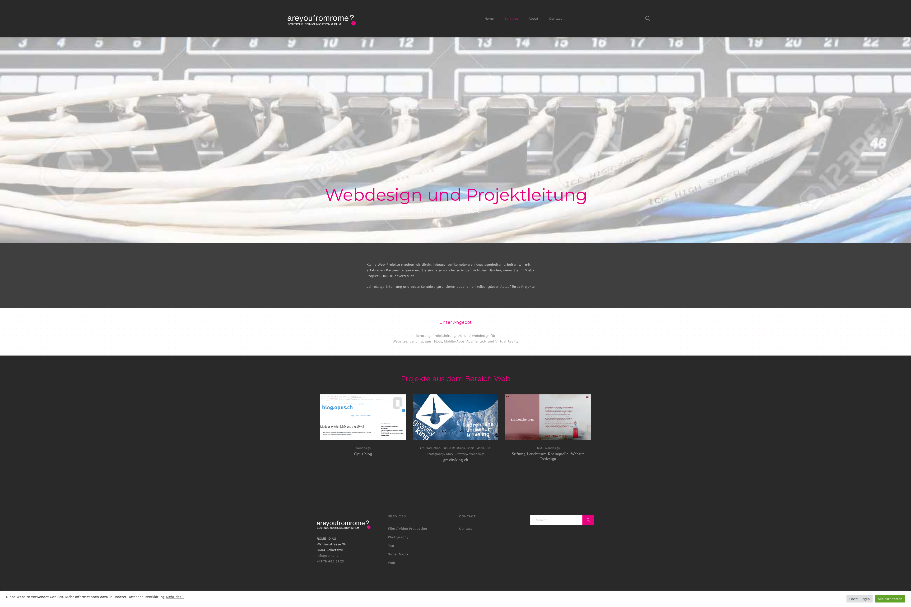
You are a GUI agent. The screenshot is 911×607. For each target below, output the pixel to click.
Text (539, 448)
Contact (555, 18)
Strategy (461, 454)
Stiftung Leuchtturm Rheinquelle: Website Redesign (548, 456)
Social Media (476, 448)
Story (449, 454)
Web (391, 563)
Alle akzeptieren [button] (890, 599)
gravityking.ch (455, 459)
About (533, 18)
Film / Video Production (407, 528)
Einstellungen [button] (859, 599)
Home (489, 18)
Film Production (429, 448)
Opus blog (363, 454)
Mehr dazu (175, 597)
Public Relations (453, 448)
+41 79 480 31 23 (330, 561)
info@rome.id (328, 555)
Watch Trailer (457, 417)
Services (511, 18)
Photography (398, 537)
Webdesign (363, 448)
